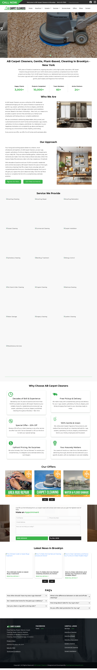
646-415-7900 (61, 2)
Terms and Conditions (13, 651)
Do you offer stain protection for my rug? (65, 608)
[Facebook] (91, 2)
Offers (75, 8)
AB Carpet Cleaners (40, 665)
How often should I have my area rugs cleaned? (24, 595)
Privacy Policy (11, 641)
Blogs (81, 8)
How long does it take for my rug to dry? (64, 603)
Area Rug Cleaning (70, 632)
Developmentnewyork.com (74, 665)
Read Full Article (12, 576)
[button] (3, 35)
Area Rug (38, 8)
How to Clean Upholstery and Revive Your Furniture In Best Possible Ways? (76, 573)
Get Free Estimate (33, 182)
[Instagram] (95, 2)
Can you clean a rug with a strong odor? (21, 606)
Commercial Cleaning (71, 647)
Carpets (47, 8)
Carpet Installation (70, 651)
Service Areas (66, 8)
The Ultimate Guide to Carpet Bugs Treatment (17, 572)
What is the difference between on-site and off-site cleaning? (68, 597)
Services (55, 8)
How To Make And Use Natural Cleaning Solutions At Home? (47, 572)
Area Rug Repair (70, 636)
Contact (87, 8)
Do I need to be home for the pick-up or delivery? (25, 601)
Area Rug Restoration (71, 640)
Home (31, 8)
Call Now (55, 538)
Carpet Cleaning (70, 643)
